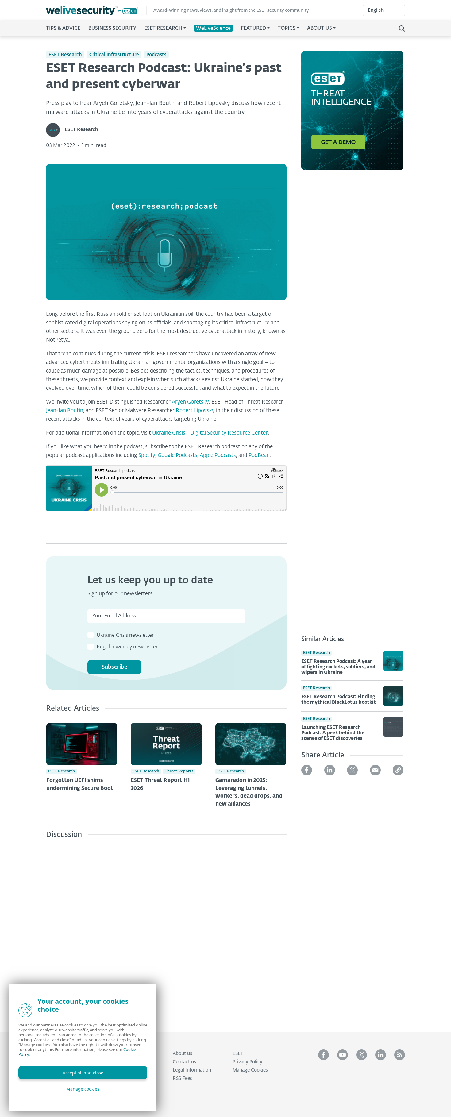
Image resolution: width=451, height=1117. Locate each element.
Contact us (184, 1062)
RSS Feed (183, 1078)
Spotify (146, 455)
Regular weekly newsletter (127, 647)
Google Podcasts (177, 455)
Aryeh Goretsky (190, 402)
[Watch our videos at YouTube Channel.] (342, 1054)
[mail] (375, 770)
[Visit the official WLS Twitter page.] (361, 1054)
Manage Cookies (250, 1070)
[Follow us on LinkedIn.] (380, 1054)
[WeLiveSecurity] (96, 11)
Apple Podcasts (218, 455)
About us (182, 1053)
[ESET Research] (55, 130)
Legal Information (192, 1070)
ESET (238, 1053)
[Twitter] (352, 770)
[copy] (398, 770)
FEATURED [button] (253, 28)
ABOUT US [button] (319, 28)
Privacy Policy (247, 1062)
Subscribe (114, 667)
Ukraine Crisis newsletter (125, 635)
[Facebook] (306, 770)
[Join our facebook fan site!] (323, 1054)
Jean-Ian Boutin (64, 410)
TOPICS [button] (286, 28)
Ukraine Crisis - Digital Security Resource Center (210, 433)
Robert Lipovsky (195, 410)
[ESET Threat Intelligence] (352, 114)
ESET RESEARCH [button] (163, 28)
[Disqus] (166, 930)
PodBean (259, 455)
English (376, 10)
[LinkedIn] (329, 770)
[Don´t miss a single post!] (399, 1054)
